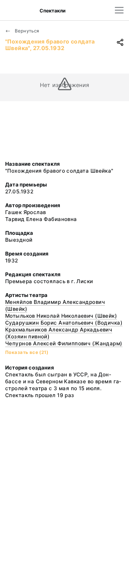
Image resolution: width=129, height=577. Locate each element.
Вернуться (26, 30)
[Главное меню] (119, 10)
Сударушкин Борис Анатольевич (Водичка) (63, 322)
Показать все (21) (26, 352)
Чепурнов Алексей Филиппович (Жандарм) (63, 343)
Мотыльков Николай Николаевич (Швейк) (61, 315)
